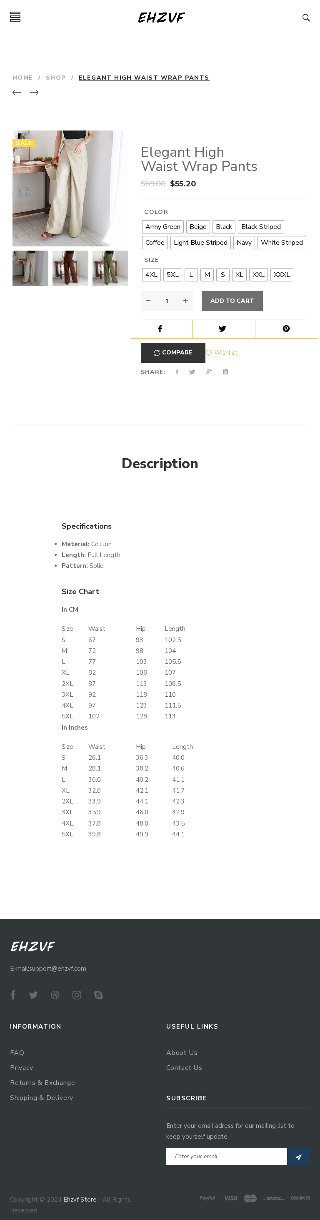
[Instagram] (76, 995)
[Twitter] (33, 995)
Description (160, 463)
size (151, 260)
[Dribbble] (55, 995)
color (156, 212)
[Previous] (16, 93)
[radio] (162, 227)
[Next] (34, 93)
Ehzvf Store (80, 1199)
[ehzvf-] (161, 16)
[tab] (160, 464)
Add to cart (232, 301)
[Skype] (98, 995)
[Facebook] (13, 995)
